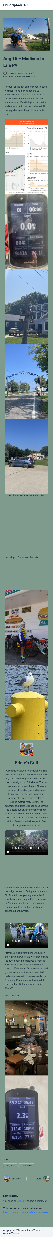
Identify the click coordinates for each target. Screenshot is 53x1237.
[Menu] (48, 5)
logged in (21, 1201)
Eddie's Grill (26, 762)
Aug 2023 (10, 1165)
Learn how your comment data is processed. (26, 1212)
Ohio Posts (26, 1165)
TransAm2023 (28, 76)
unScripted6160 (16, 5)
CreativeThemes (11, 1233)
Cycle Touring (9, 76)
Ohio (19, 76)
